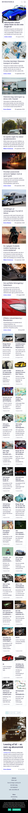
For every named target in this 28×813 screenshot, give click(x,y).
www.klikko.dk (15, 789)
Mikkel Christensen (8, 148)
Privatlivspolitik (16, 809)
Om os (14, 799)
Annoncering (14, 796)
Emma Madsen (7, 109)
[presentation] (4, 15)
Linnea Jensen (8, 36)
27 (19, 712)
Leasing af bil (6, 752)
